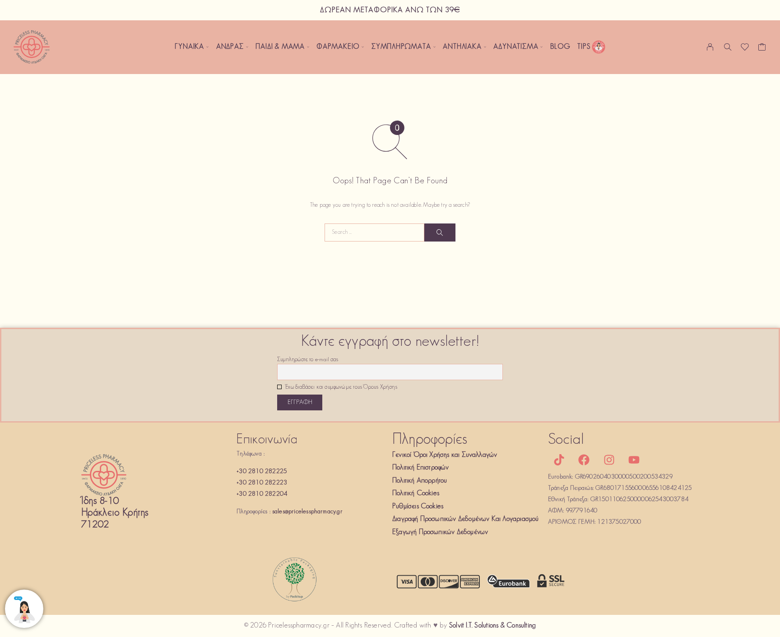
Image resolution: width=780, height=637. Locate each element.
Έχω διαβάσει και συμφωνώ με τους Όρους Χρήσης (340, 387)
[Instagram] (609, 460)
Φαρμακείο (338, 47)
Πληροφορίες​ (429, 440)
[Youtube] (633, 460)
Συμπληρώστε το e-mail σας (307, 360)
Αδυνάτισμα (515, 47)
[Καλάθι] (762, 49)
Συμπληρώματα (401, 47)
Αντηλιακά (462, 47)
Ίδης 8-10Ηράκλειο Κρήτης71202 (115, 513)
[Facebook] (584, 460)
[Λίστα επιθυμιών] (745, 49)
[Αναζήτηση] (727, 47)
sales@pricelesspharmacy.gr (307, 511)
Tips (583, 47)
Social (566, 440)
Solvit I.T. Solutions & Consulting (492, 625)
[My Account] (710, 47)
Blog (560, 47)
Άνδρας (230, 47)
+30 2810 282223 (262, 482)
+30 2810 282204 (262, 494)
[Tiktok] (559, 460)
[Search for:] (374, 232)
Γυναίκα (189, 47)
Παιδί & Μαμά (280, 47)
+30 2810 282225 (262, 471)
